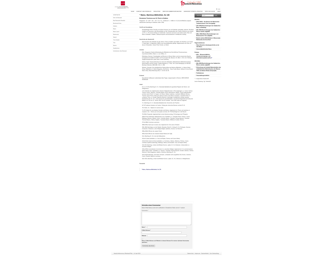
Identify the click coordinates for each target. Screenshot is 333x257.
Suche (199, 15)
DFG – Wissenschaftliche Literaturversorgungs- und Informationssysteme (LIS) (203, 56)
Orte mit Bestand (117, 17)
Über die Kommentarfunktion (172, 11)
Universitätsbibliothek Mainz (204, 49)
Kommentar (145, 210)
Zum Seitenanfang (214, 253)
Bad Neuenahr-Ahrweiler (119, 20)
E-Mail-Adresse (146, 230)
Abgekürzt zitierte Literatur (193, 11)
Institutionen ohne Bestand (120, 51)
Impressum (197, 253)
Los (216, 15)
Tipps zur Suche (210, 11)
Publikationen (200, 73)
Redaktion (157, 11)
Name (144, 227)
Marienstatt (116, 34)
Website (144, 235)
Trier (114, 42)
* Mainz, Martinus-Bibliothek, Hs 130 (151, 169)
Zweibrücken (116, 48)
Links (219, 11)
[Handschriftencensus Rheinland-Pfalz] (166, 4)
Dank (132, 11)
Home (219, 9)
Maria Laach (116, 31)
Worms (115, 45)
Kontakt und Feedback (143, 11)
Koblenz (115, 26)
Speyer (115, 37)
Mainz (114, 28)
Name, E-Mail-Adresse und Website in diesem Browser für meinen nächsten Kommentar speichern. (165, 241)
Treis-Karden (116, 40)
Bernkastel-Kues (117, 23)
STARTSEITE (116, 15)
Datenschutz (190, 253)
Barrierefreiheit (205, 253)
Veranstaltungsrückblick (202, 75)
